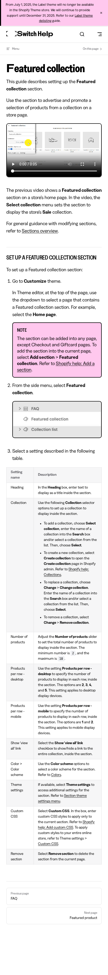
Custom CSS (48, 844)
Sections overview (40, 231)
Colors (56, 775)
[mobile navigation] (99, 34)
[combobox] (82, 34)
